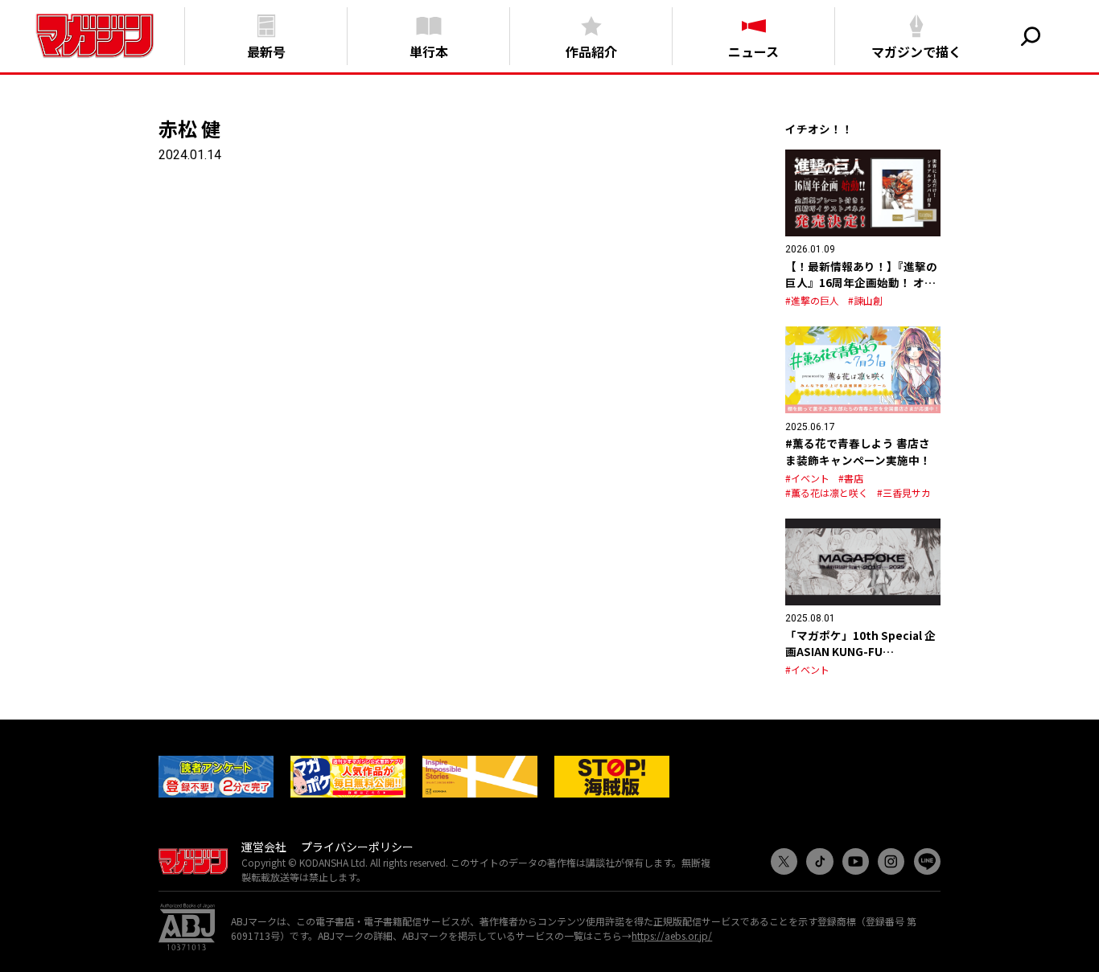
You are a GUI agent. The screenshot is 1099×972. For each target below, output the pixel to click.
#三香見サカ (904, 492)
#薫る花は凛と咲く (826, 492)
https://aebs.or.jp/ (672, 935)
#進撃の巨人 (812, 300)
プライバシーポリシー (357, 847)
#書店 (850, 478)
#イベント (807, 478)
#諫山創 (865, 300)
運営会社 (263, 847)
